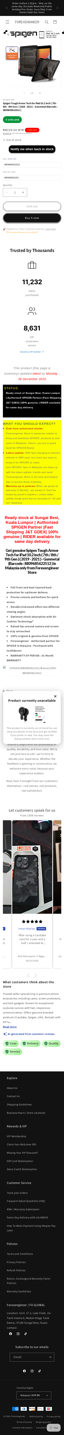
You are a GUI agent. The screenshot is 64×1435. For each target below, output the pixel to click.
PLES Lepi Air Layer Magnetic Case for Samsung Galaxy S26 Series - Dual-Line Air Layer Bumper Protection (37, 1414)
